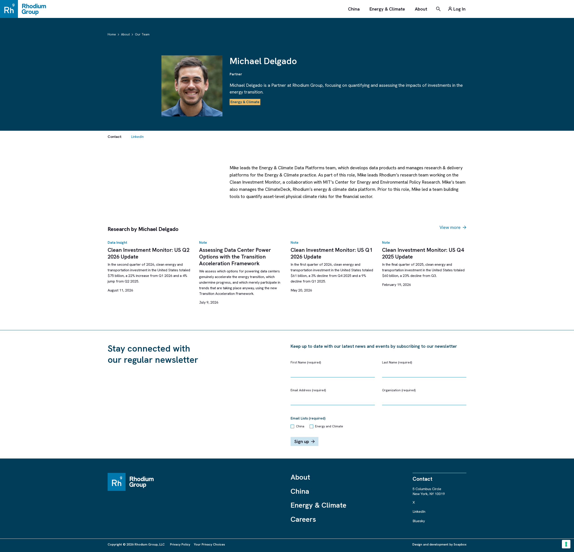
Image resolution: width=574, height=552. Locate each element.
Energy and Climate (329, 426)
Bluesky (419, 521)
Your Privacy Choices (209, 544)
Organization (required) (399, 390)
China (354, 9)
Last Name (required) (397, 362)
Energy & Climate (387, 9)
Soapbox (460, 544)
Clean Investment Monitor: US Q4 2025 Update (423, 253)
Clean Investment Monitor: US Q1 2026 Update (331, 253)
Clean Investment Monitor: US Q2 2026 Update (148, 253)
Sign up (301, 441)
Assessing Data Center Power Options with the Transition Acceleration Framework (235, 256)
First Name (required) (306, 362)
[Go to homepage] (25, 9)
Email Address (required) (308, 390)
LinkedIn (137, 136)
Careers (303, 519)
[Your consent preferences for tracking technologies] (566, 544)
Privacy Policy (180, 544)
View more (450, 227)
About (421, 9)
